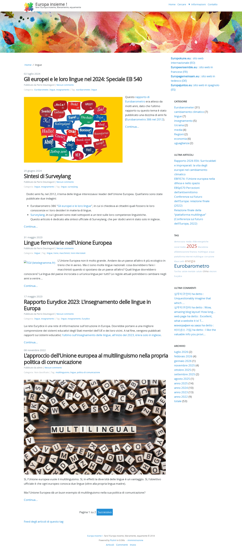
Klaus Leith (179, 261)
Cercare (181, 4)
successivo (105, 512)
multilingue (203, 251)
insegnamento (62, 89)
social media (180, 247)
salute (199, 271)
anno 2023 (181, 392)
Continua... (132, 127)
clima (206, 271)
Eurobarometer (41, 89)
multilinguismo (62, 372)
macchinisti (64, 253)
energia (190, 261)
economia (180, 139)
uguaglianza (181, 143)
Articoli (110, 544)
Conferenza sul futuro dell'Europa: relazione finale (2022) (192, 201)
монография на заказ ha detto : (194, 325)
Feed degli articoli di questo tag (43, 521)
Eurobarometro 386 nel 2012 (144, 119)
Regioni (179, 134)
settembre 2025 (184, 374)
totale (178, 401)
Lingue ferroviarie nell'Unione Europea (68, 242)
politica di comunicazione (88, 372)
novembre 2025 (184, 365)
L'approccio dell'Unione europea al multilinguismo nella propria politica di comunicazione (96, 358)
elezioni (212, 271)
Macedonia (203, 247)
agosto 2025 (182, 379)
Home (172, 4)
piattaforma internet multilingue (188, 256)
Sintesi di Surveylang (47, 176)
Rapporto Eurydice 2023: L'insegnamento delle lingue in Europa (87, 305)
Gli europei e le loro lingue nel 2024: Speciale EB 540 (83, 79)
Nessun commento (65, 85)
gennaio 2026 (183, 361)
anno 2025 (181, 383)
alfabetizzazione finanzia (185, 251)
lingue (52, 89)
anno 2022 (181, 397)
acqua (211, 251)
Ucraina (179, 125)
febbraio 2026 (183, 356)
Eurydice (86, 318)
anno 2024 (181, 388)
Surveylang (37, 215)
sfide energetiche (200, 241)
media (178, 130)
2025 (192, 246)
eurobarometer (83, 89)
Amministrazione (135, 540)
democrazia (179, 241)
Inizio (133, 544)
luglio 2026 (181, 352)
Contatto (212, 4)
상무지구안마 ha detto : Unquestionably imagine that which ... (192, 298)
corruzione (209, 256)
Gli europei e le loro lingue (74, 206)
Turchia (177, 271)
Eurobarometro (191, 266)
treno (56, 253)
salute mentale (188, 271)
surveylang (73, 187)
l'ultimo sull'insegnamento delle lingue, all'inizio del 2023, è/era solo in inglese (111, 335)
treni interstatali (78, 253)
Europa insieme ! (51, 4)
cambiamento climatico (189, 112)
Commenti (122, 544)
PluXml (113, 540)
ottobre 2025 (182, 370)
